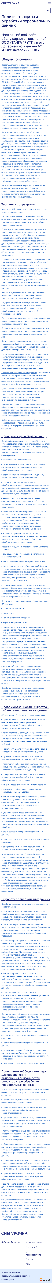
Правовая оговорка (10, 1272)
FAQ (28, 1264)
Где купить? (31, 1247)
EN (48, 10)
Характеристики (34, 1242)
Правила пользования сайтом (15, 1276)
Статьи (29, 1259)
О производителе (33, 1253)
